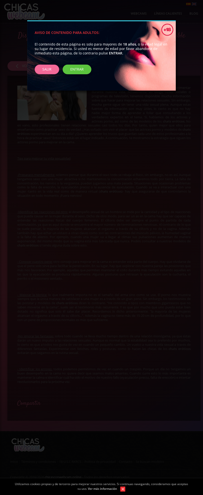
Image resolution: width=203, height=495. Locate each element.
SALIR (46, 69)
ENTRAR (77, 69)
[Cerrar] (121, 489)
